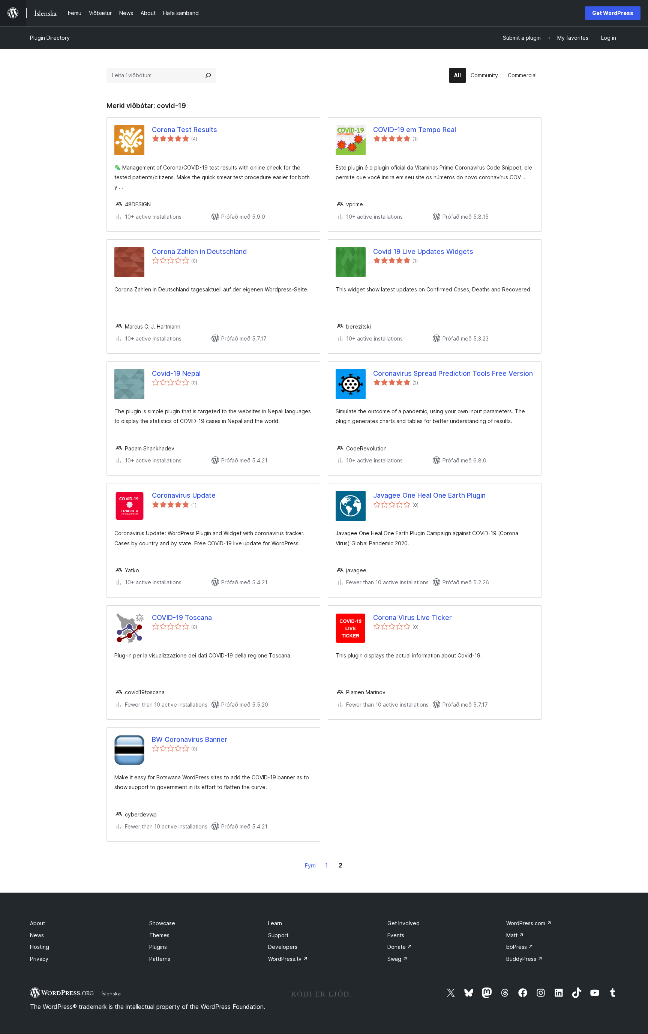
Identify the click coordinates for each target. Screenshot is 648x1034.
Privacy (39, 959)
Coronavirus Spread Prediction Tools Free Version (453, 373)
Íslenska (111, 993)
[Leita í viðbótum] (208, 75)
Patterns (159, 959)
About (37, 923)
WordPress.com (529, 923)
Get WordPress (612, 13)
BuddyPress (524, 959)
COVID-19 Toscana (182, 617)
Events (395, 935)
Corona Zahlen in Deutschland (199, 251)
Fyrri (310, 865)
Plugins (158, 947)
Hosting (39, 947)
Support (278, 935)
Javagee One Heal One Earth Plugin (429, 495)
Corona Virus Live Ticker (412, 617)
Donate (399, 947)
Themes (159, 935)
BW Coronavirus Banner (189, 739)
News (37, 935)
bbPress (519, 947)
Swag (397, 959)
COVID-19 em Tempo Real (414, 130)
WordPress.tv (288, 959)
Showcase (162, 923)
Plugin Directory (50, 38)
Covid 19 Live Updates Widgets (423, 251)
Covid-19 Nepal (176, 373)
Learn (275, 923)
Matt (515, 935)
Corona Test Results (184, 130)
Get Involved (403, 923)
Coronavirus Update (184, 495)
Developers (282, 947)
